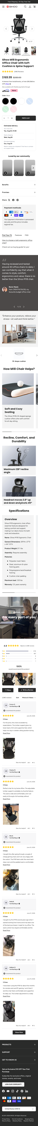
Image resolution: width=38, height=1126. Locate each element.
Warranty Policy (17, 1121)
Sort (17, 698)
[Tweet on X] (9, 200)
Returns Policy (6, 1121)
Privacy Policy (6, 1119)
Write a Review (28, 690)
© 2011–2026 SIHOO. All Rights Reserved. (14, 1115)
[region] (19, 679)
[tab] (7, 235)
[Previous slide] (4, 168)
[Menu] (3, 6)
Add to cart (26, 118)
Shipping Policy (29, 1119)
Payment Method (29, 1121)
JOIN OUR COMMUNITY (13, 1084)
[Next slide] (33, 168)
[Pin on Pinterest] (17, 200)
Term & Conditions (17, 1119)
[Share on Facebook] (13, 200)
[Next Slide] (34, 679)
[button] (13, 71)
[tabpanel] (19, 243)
